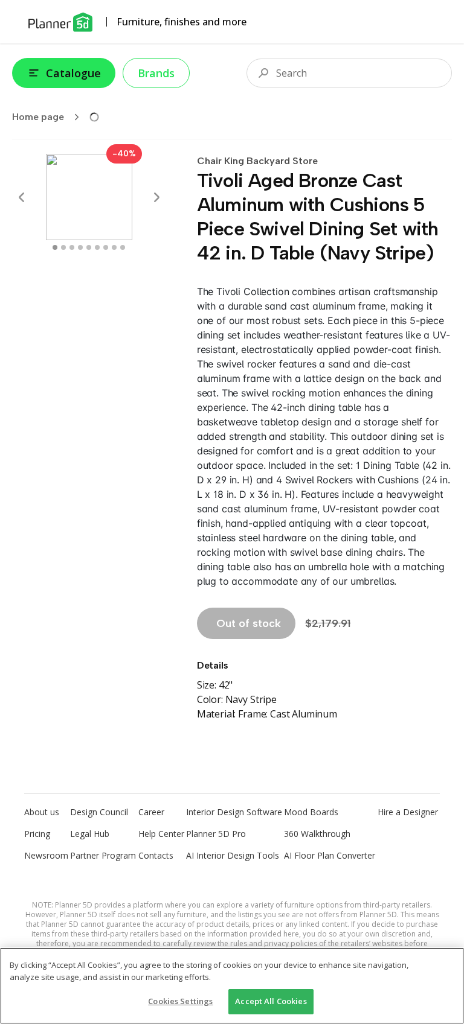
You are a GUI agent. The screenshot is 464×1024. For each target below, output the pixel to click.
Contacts (155, 855)
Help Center (161, 833)
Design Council (99, 812)
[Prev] (21, 197)
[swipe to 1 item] (63, 247)
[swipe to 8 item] (122, 247)
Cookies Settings (180, 1001)
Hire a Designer (408, 812)
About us (41, 812)
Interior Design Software (234, 812)
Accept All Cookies (270, 1001)
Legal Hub (89, 833)
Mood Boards (311, 812)
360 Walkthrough (317, 833)
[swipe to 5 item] (97, 247)
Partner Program (103, 855)
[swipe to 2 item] (71, 247)
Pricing (37, 833)
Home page (38, 116)
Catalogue (73, 73)
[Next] (156, 197)
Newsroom (46, 855)
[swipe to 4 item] (88, 247)
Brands (156, 73)
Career (151, 812)
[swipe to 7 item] (114, 247)
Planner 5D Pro (216, 833)
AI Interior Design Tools (232, 855)
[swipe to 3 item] (80, 247)
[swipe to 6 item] (105, 247)
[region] (232, 985)
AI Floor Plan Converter (329, 855)
